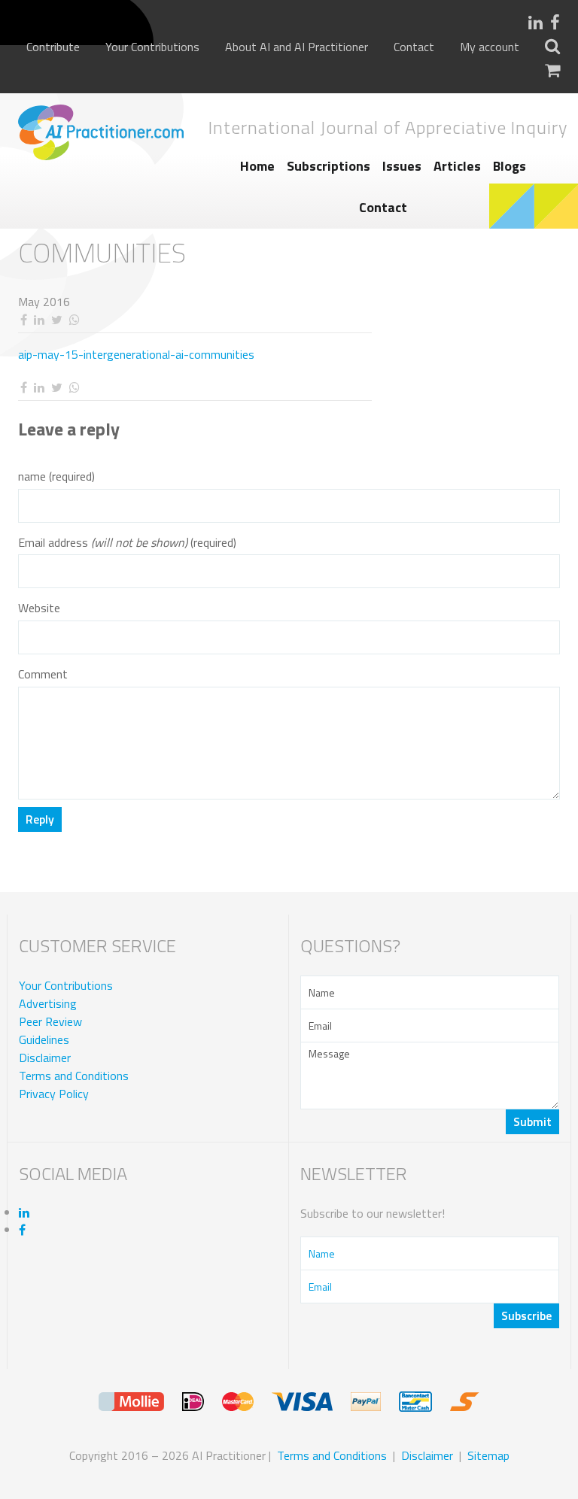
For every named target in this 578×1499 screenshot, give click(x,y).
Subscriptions (328, 166)
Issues (401, 166)
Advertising (48, 1003)
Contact (414, 47)
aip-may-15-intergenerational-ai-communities (136, 354)
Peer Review (50, 1021)
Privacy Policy (54, 1094)
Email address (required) (127, 542)
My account (489, 47)
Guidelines (44, 1039)
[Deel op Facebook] (23, 320)
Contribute (53, 47)
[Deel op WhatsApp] (74, 320)
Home (257, 166)
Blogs (509, 166)
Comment (43, 674)
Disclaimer (45, 1057)
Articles (457, 166)
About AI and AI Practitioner (296, 47)
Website (39, 608)
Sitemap (488, 1455)
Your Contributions (152, 47)
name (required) (56, 476)
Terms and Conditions (74, 1076)
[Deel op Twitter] (56, 320)
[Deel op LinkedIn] (39, 320)
